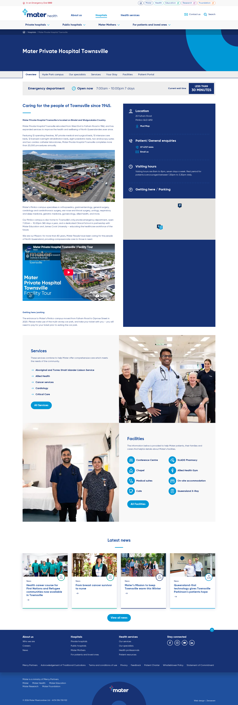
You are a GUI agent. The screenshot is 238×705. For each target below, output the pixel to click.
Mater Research (30, 686)
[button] (161, 228)
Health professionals (129, 650)
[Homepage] (24, 32)
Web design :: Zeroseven (204, 701)
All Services (41, 405)
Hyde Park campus (52, 74)
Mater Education (57, 683)
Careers (26, 646)
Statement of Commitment (200, 665)
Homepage (141, 3)
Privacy (124, 665)
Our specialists (77, 74)
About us (76, 15)
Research (187, 3)
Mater (149, 3)
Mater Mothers (107, 25)
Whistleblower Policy (173, 665)
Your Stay (111, 74)
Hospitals (101, 15)
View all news (119, 618)
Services (96, 74)
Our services (125, 641)
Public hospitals (72, 25)
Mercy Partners (30, 665)
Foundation (205, 3)
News (25, 650)
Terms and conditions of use (103, 665)
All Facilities (138, 504)
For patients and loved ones (150, 25)
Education (170, 3)
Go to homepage (40, 13)
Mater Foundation (51, 686)
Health (158, 3)
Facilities (128, 74)
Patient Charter (152, 665)
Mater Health (38, 683)
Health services (130, 15)
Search (211, 14)
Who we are (29, 641)
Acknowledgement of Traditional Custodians (63, 665)
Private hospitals (35, 25)
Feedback (136, 665)
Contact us (194, 14)
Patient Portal (146, 74)
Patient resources (127, 655)
